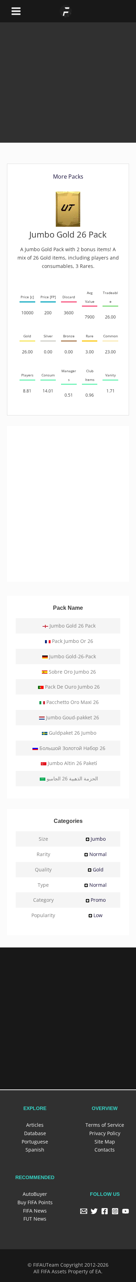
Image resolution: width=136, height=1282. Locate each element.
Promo (98, 900)
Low (98, 915)
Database (35, 1133)
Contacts (105, 1149)
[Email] (83, 1211)
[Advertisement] (68, 72)
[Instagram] (115, 1211)
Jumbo (98, 838)
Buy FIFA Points (35, 1202)
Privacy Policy (104, 1133)
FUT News (34, 1218)
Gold (98, 869)
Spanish (34, 1149)
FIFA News (35, 1210)
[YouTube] (125, 1211)
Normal (98, 854)
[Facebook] (104, 1211)
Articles (35, 1125)
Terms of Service (104, 1125)
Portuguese (35, 1141)
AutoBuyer (35, 1194)
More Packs (68, 176)
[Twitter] (94, 1211)
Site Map (105, 1141)
